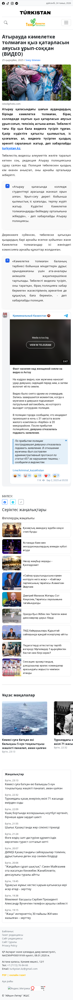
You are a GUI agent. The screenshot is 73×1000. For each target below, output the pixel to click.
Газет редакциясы (12, 934)
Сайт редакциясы (12, 938)
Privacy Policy (9, 945)
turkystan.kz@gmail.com (24, 968)
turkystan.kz (11, 148)
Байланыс (8, 931)
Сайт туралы (9, 942)
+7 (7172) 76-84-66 (17, 965)
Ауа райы (7, 981)
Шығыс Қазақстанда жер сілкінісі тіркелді (32, 827)
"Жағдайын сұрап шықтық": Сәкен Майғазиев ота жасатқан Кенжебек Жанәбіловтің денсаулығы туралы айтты (35, 871)
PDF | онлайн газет (14, 975)
